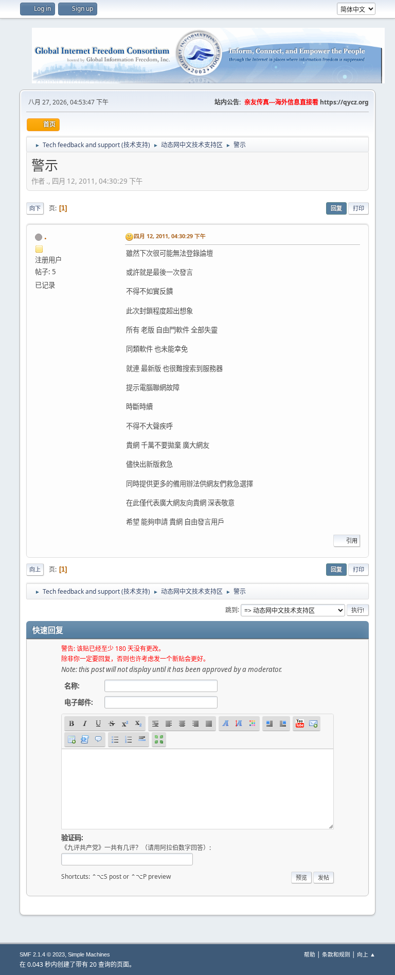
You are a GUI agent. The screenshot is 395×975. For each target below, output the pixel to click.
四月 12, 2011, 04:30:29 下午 (170, 236)
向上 (35, 569)
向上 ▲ (366, 954)
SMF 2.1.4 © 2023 (42, 954)
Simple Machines (89, 954)
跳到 (231, 609)
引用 (351, 540)
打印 (358, 208)
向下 (35, 208)
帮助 (309, 954)
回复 (336, 208)
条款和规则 (336, 954)
